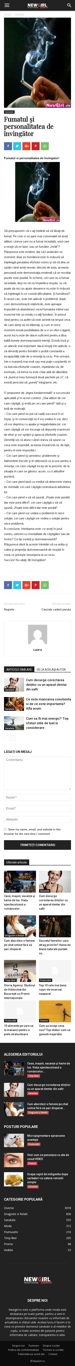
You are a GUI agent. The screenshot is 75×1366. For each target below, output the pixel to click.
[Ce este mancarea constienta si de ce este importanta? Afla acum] (14, 704)
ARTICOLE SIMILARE (19, 669)
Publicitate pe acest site (31, 1354)
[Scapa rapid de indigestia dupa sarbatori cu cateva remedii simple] (13, 1179)
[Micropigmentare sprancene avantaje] (14, 1140)
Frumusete (45, 980)
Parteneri (34, 1345)
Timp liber (10, 890)
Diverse (44, 1020)
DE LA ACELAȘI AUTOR (51, 669)
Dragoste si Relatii (14, 935)
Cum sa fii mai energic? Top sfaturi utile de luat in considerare (47, 723)
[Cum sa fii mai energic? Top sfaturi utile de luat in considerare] (14, 723)
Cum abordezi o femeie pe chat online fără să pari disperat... (19, 945)
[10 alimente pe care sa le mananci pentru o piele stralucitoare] (20, 1011)
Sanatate (19, 14)
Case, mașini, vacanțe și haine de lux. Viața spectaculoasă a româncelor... (48, 1067)
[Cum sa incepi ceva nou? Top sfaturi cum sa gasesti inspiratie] (55, 1011)
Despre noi (18, 1345)
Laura (37, 650)
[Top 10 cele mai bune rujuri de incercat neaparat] (55, 971)
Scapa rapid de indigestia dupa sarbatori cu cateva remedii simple (47, 1178)
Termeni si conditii (53, 1350)
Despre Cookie (51, 1345)
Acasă (7, 14)
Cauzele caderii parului (56, 609)
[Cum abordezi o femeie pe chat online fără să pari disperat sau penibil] (20, 926)
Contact (52, 1354)
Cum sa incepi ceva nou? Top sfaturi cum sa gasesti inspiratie (54, 1030)
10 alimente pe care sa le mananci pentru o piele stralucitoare (18, 1030)
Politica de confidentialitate (23, 1350)
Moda (43, 935)
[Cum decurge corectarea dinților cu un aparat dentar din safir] (14, 685)
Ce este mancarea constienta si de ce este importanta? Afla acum (48, 703)
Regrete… (10, 609)
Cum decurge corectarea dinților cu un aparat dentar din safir (46, 684)
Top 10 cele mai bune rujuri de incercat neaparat (52, 989)
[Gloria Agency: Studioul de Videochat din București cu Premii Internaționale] (20, 971)
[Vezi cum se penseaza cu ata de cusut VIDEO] (13, 1160)
